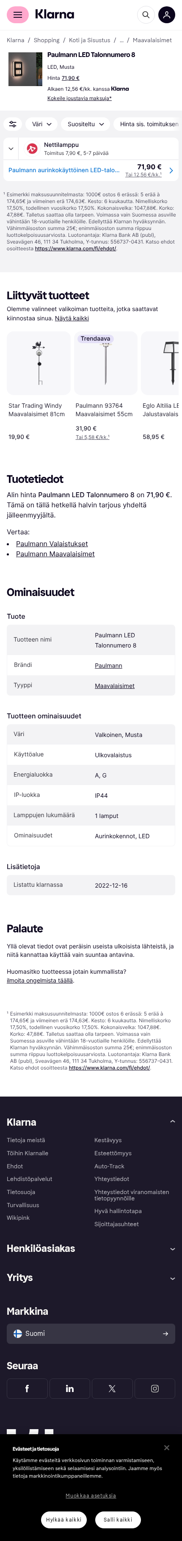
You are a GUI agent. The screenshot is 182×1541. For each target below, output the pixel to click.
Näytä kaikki (72, 318)
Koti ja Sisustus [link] (89, 40)
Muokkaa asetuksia (91, 1496)
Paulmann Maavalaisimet (55, 554)
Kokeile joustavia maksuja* (79, 98)
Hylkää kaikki (64, 1520)
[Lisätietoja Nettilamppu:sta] (11, 148)
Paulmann (108, 665)
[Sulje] (166, 1447)
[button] (25, 69)
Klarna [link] (15, 40)
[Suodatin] (12, 124)
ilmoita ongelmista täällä (40, 980)
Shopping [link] (47, 40)
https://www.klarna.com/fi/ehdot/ (75, 248)
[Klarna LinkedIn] (70, 1389)
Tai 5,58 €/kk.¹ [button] (93, 437)
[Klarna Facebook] (27, 1389)
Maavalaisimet (115, 686)
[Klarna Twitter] (112, 1389)
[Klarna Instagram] (155, 1389)
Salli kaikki (118, 1520)
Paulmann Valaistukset (52, 543)
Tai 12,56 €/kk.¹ (143, 174)
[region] (91, 1487)
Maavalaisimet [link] (152, 40)
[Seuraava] (163, 384)
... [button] (122, 40)
